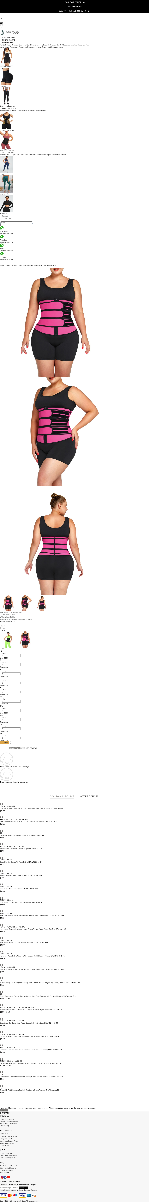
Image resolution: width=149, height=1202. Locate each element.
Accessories (14, 47)
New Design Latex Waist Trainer (45, 265)
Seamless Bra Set (56, 45)
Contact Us (4, 1110)
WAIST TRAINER (9, 108)
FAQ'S (2, 1123)
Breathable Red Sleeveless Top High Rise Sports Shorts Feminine (22, 1090)
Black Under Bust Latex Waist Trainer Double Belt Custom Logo (22, 1023)
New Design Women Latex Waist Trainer (14, 902)
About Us (3, 1119)
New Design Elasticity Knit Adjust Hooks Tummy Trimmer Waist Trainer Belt (26, 929)
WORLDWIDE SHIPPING (75, 2)
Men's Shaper (5, 47)
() (6, 218)
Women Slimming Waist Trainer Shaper (13, 875)
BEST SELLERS (8, 40)
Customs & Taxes (6, 1136)
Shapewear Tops (83, 45)
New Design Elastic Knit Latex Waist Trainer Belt (16, 942)
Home (2, 265)
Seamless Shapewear (19, 45)
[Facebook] (5, 1177)
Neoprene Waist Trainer (8, 111)
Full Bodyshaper (5, 45)
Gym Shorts (29, 154)
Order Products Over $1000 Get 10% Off (74, 11)
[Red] (25, 639)
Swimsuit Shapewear (42, 47)
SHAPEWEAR (8, 42)
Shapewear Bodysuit (42, 45)
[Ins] (1, 1177)
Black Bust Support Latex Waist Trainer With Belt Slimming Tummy (23, 1036)
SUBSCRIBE (23, 1188)
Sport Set (3, 154)
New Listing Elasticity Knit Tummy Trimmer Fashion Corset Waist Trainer (25, 969)
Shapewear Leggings (69, 45)
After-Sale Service (11, 1123)
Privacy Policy (13, 1141)
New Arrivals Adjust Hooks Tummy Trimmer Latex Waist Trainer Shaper (24, 916)
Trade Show (8, 1155)
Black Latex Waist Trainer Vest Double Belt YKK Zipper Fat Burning (23, 1063)
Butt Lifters (31, 45)
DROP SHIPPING (74, 6)
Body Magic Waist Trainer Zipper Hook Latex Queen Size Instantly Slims (25, 808)
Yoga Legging (11, 154)
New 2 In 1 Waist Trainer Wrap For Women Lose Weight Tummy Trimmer (25, 956)
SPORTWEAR (8, 152)
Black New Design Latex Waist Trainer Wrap (15, 835)
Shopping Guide (10, 1158)
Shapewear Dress (56, 47)
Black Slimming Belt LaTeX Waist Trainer (14, 862)
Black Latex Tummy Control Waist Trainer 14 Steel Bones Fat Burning (24, 1050)
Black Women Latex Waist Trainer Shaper (14, 848)
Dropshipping (4, 1145)
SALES (5, 216)
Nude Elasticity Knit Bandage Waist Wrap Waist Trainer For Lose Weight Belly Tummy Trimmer (32, 983)
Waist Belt (42, 111)
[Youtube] (8, 1177)
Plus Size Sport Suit (40, 154)
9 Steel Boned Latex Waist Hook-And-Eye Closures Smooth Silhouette (24, 822)
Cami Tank (35, 111)
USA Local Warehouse (6, 1140)
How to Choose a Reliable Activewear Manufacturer (8, 1170)
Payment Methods (12, 1121)
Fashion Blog (4, 1126)
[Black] (8, 639)
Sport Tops (20, 154)
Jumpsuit (63, 154)
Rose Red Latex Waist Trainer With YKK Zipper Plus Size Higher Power (24, 1009)
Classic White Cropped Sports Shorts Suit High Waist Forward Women (24, 1076)
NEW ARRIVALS (8, 37)
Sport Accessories (53, 154)
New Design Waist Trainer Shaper (11, 889)
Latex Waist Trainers (24, 111)
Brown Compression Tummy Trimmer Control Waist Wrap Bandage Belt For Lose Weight (30, 996)
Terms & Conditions (7, 1143)
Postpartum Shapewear (27, 47)
